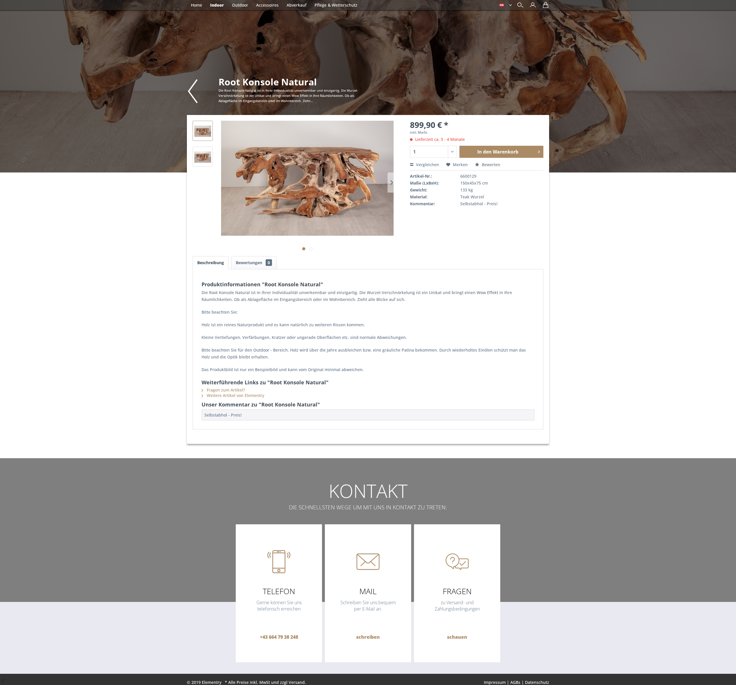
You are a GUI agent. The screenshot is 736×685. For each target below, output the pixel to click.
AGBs (515, 682)
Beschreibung (210, 262)
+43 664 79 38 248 (279, 637)
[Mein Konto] (531, 7)
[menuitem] (531, 5)
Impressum (495, 682)
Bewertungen (253, 262)
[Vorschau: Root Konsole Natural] (203, 131)
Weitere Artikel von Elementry (235, 395)
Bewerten (490, 164)
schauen (457, 637)
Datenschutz (537, 682)
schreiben (368, 637)
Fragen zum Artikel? (225, 390)
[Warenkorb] (544, 7)
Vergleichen (427, 164)
